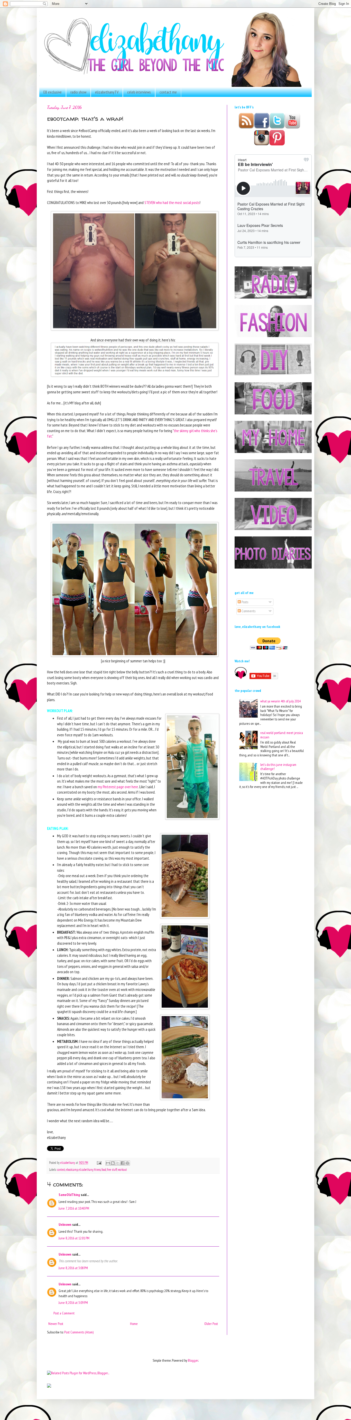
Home (134, 1323)
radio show (78, 92)
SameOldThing (69, 1194)
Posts (244, 602)
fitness (97, 1169)
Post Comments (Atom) (79, 1332)
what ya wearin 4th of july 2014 (280, 701)
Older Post (211, 1323)
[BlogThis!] (112, 1163)
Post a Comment (64, 1313)
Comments (248, 611)
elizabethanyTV (106, 92)
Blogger (193, 1360)
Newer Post (55, 1323)
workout (122, 1169)
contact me (168, 92)
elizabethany (86, 1169)
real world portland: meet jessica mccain (281, 734)
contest (61, 1169)
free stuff (112, 1169)
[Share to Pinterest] (127, 1163)
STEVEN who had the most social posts (171, 202)
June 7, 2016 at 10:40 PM (74, 1208)
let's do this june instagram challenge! (278, 766)
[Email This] (107, 1163)
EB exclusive (52, 92)
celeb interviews (139, 92)
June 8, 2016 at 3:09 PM (73, 1302)
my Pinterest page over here (118, 786)
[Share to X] (117, 1163)
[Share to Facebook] (122, 1163)
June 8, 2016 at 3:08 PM (73, 1268)
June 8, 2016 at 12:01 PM (74, 1238)
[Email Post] (98, 1163)
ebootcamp (72, 1169)
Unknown (65, 1224)
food (103, 1169)
